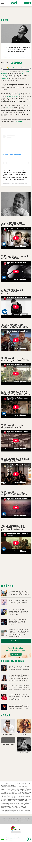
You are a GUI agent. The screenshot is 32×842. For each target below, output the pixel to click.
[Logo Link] (14, 3)
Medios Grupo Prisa (16, 832)
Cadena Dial (9, 107)
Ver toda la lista (16, 641)
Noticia (4, 20)
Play (29, 839)
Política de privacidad (16, 820)
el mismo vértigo (12, 96)
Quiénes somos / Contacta (9, 818)
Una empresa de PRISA (16, 828)
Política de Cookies (27, 820)
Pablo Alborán (23, 183)
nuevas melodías (24, 86)
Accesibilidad (6, 820)
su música (19, 121)
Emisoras (19, 818)
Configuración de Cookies (17, 822)
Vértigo (8, 77)
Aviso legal (26, 818)
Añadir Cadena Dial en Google (17, 67)
